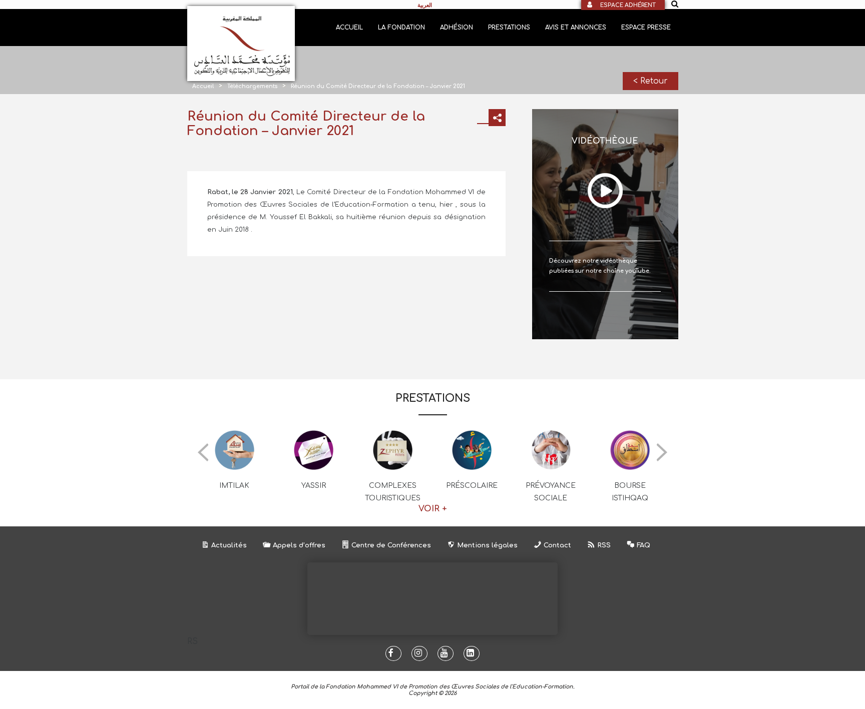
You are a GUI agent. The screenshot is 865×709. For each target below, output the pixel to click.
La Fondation (401, 27)
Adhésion (456, 27)
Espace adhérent (628, 5)
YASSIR (313, 485)
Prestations (509, 27)
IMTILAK (234, 485)
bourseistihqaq (630, 492)
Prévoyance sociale (551, 492)
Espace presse (646, 27)
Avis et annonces (575, 27)
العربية (424, 5)
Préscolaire (472, 485)
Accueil (349, 27)
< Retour (650, 81)
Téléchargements (252, 86)
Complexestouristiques (392, 492)
